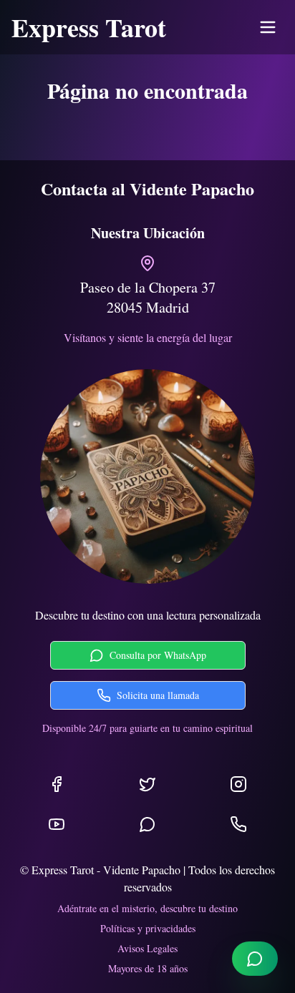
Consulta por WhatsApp (158, 655)
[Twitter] (147, 784)
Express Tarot (88, 27)
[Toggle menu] (268, 27)
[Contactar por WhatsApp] (255, 958)
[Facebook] (57, 784)
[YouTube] (57, 824)
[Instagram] (238, 784)
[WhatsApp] (147, 824)
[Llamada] (238, 824)
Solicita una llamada (158, 695)
